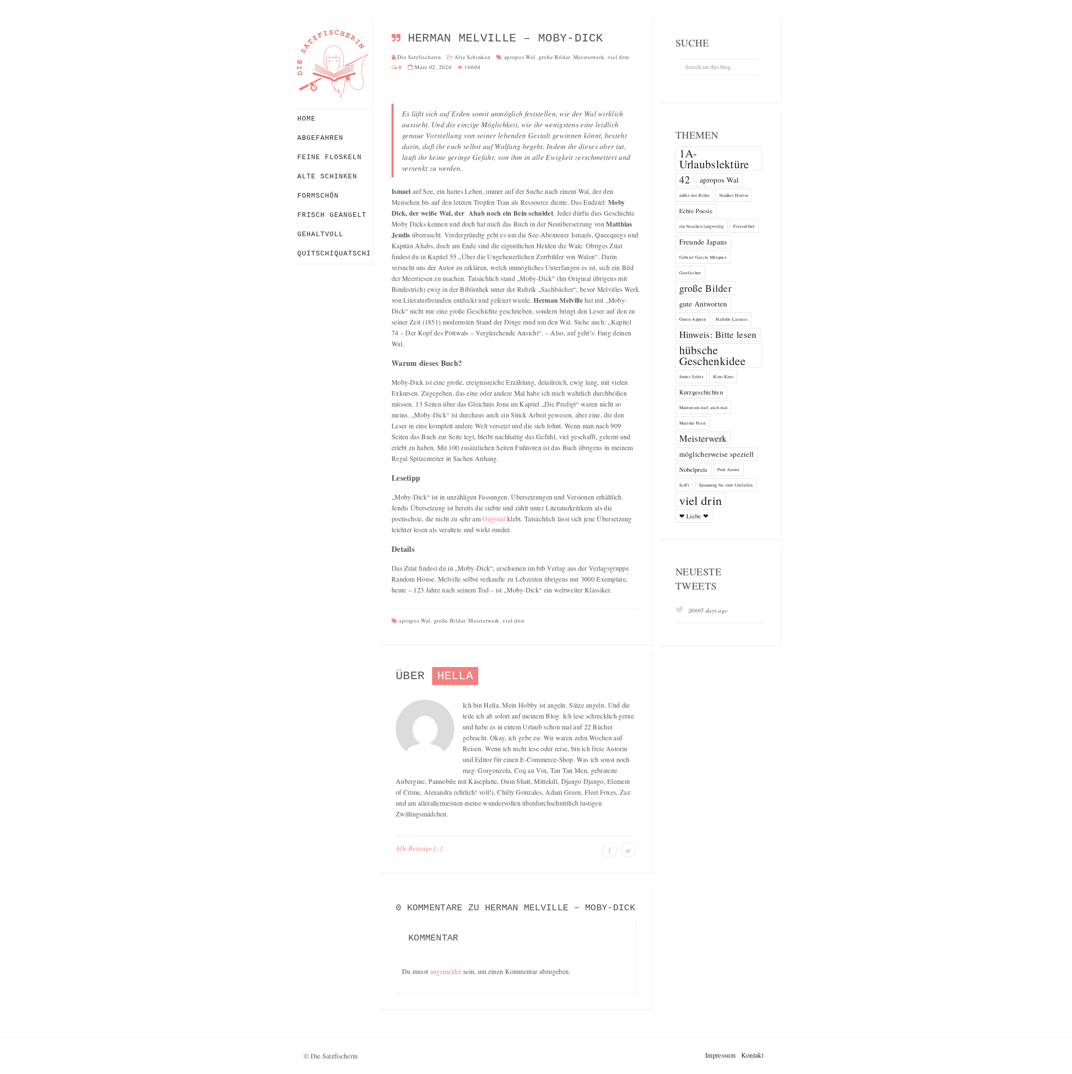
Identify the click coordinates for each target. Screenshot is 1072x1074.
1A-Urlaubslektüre (714, 159)
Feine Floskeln (329, 157)
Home (306, 119)
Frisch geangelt (331, 215)
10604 (472, 67)
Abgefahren (320, 138)
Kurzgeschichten (701, 392)
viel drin (618, 57)
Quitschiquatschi (334, 254)
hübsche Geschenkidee (712, 355)
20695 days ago (707, 610)
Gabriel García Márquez (703, 257)
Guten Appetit (692, 319)
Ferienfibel (744, 226)
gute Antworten (703, 304)
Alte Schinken (327, 176)
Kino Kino (723, 376)
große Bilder (554, 57)
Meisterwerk (589, 57)
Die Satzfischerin (419, 57)
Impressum (720, 1055)
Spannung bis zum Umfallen (726, 485)
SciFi (684, 485)
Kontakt (752, 1055)
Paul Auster (728, 469)
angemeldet (445, 971)
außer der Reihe (694, 195)
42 (685, 179)
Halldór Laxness (731, 319)
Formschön (318, 196)
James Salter (691, 376)
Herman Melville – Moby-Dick (505, 38)
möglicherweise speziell (716, 454)
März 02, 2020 (433, 67)
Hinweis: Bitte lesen (718, 334)
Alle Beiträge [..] (419, 848)
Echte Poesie (696, 210)
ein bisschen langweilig (701, 226)
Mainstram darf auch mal (703, 407)
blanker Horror (733, 195)
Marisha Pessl (692, 423)
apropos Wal (520, 57)
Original (493, 518)
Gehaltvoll (320, 234)
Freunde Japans (703, 242)
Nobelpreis (693, 469)
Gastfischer (690, 273)
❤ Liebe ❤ (694, 516)
